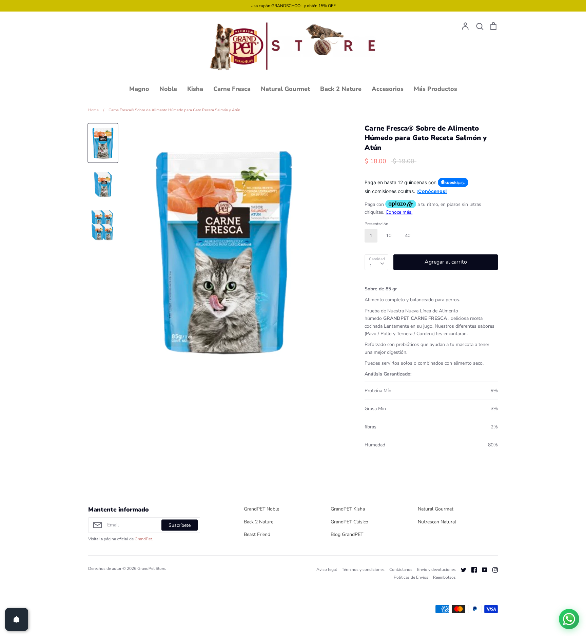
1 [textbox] (370, 266)
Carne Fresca (232, 89)
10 (388, 235)
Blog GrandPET (347, 534)
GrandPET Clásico (349, 522)
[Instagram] (492, 569)
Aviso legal (326, 569)
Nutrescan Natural (437, 522)
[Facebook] (471, 569)
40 (407, 235)
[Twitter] (461, 569)
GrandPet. (144, 539)
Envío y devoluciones (436, 569)
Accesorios (388, 89)
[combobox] (376, 262)
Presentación (376, 224)
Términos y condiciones (363, 569)
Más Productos (435, 89)
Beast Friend (257, 534)
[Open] (16, 619)
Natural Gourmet (285, 89)
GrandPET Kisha (348, 509)
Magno (139, 89)
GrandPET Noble (261, 509)
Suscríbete (180, 525)
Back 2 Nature (341, 89)
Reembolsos (444, 577)
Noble (168, 89)
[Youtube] (482, 569)
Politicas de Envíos (411, 577)
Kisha (195, 89)
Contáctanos (400, 569)
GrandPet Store (151, 568)
